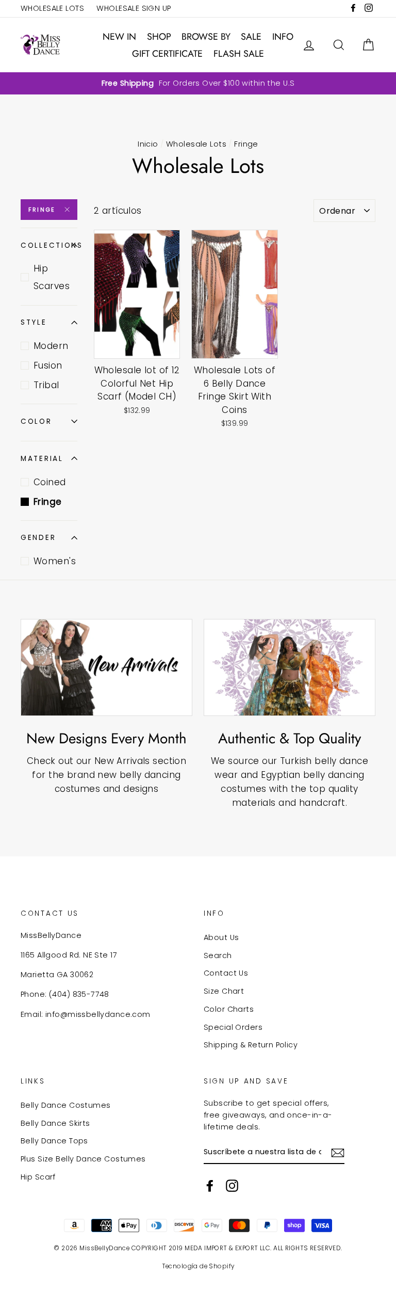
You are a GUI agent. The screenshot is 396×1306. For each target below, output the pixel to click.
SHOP (159, 36)
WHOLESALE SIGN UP (133, 8)
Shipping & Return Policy (251, 1045)
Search (218, 955)
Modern (51, 346)
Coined (50, 482)
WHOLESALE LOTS (52, 8)
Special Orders (233, 1027)
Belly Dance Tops (54, 1141)
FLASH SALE (238, 53)
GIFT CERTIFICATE (167, 53)
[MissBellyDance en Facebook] (210, 1186)
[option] (198, 83)
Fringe (41, 209)
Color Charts (229, 1009)
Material (42, 459)
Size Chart (224, 991)
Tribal (46, 385)
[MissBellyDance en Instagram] (232, 1186)
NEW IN (119, 36)
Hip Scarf (38, 1177)
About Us (221, 937)
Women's (55, 561)
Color (36, 421)
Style (34, 322)
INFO (282, 36)
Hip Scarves (52, 277)
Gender (38, 538)
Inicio (148, 144)
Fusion (48, 365)
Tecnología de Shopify (198, 1266)
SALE (251, 36)
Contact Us (226, 973)
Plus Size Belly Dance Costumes (83, 1159)
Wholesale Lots (196, 144)
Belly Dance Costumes (66, 1105)
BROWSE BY (206, 36)
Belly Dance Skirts (55, 1123)
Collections (49, 245)
